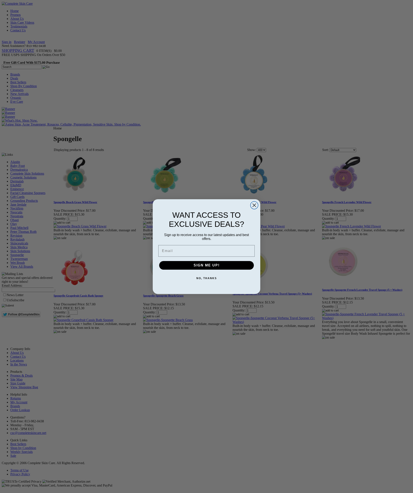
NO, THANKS (206, 278)
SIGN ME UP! (207, 265)
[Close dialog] (254, 205)
